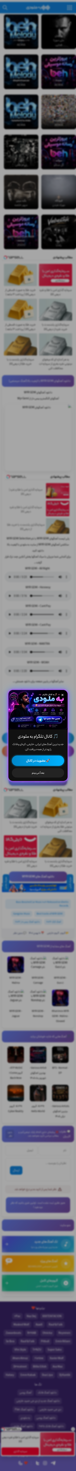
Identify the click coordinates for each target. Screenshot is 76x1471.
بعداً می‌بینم (38, 773)
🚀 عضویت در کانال (38, 760)
